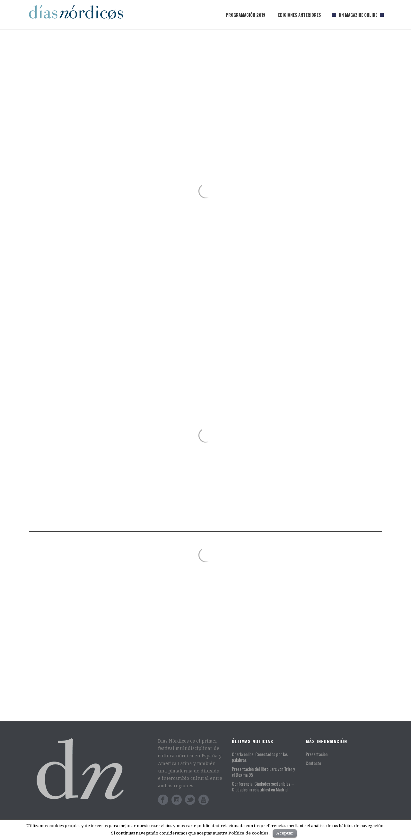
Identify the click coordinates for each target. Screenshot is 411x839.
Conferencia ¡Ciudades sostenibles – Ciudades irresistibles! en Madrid (299, 603)
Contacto (313, 763)
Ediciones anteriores (299, 15)
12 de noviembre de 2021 (271, 572)
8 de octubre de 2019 (267, 702)
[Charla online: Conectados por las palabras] (113, 597)
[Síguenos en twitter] (190, 800)
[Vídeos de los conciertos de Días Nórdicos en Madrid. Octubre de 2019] (223, 695)
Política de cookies (248, 833)
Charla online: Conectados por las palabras (92, 659)
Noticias (84, 667)
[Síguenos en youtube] (203, 800)
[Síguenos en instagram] (176, 800)
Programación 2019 (245, 15)
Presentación (317, 754)
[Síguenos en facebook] (163, 800)
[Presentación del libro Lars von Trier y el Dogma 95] (223, 565)
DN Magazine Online (358, 15)
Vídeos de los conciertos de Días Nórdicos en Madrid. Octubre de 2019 (298, 690)
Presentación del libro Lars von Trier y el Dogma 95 (302, 560)
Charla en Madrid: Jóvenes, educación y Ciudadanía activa (303, 646)
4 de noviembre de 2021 (270, 658)
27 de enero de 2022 (55, 667)
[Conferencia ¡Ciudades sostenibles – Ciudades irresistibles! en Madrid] (223, 608)
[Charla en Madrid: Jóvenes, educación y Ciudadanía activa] (223, 651)
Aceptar (284, 833)
